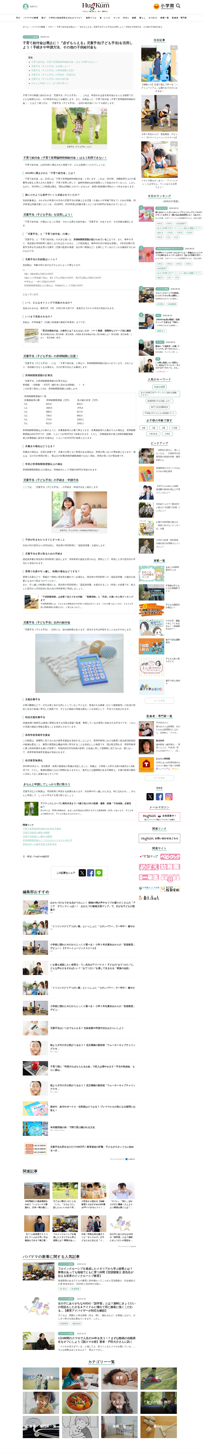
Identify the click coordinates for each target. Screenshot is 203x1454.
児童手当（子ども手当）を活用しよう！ (51, 66)
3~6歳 (174, 428)
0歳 (143, 428)
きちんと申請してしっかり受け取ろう (50, 83)
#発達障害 (75, 1289)
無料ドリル (91, 18)
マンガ (116, 18)
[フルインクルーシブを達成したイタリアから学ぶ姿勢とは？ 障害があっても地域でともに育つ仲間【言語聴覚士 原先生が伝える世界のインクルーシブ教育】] (39, 1271)
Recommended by (117, 1159)
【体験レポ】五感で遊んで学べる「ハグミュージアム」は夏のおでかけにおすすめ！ (159, 87)
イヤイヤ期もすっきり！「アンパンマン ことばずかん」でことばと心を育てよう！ (159, 183)
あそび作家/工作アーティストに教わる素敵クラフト (159, 393)
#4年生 (159, 237)
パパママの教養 (30, 18)
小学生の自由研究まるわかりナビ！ (66, 18)
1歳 (153, 428)
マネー (51, 27)
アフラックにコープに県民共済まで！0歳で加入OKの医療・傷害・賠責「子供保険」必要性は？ (85, 805)
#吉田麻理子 (181, 223)
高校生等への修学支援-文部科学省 (40, 844)
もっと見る (159, 700)
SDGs (126, 18)
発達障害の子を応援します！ (159, 401)
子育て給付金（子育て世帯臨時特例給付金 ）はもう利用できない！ (64, 62)
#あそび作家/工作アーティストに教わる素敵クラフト (179, 228)
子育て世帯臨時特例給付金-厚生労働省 (42, 829)
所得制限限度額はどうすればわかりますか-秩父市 (47, 840)
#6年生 (159, 223)
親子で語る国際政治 (159, 407)
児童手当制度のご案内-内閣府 (37, 836)
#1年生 (170, 233)
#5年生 (169, 223)
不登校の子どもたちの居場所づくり (159, 413)
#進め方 (160, 233)
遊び (43, 18)
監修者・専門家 (179, 18)
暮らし (142, 18)
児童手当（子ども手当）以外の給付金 (50, 79)
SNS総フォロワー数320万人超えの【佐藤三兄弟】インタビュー (168, 507)
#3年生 (189, 233)
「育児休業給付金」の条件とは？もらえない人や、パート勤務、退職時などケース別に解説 (85, 330)
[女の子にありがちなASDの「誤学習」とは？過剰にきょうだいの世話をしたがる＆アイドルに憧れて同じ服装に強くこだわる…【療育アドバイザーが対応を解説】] (39, 1306)
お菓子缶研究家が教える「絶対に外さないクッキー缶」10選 (168, 525)
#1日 (168, 237)
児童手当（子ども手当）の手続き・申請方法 (53, 75)
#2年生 (180, 233)
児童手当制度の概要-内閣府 (36, 832)
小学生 (167, 434)
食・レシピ (105, 18)
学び (18, 18)
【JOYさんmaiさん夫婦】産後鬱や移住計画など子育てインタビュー (168, 489)
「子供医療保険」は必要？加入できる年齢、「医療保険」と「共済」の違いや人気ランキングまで (86, 598)
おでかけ (153, 18)
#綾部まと (161, 331)
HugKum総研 (159, 387)
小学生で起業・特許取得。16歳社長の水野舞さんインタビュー (168, 543)
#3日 (176, 237)
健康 (134, 18)
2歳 (163, 428)
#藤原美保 (76, 1323)
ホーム (26, 27)
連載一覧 (164, 18)
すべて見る (159, 778)
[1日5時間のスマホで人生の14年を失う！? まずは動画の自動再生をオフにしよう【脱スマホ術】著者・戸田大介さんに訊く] (39, 1341)
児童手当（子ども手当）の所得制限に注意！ (53, 70)
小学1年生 (153, 434)
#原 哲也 (63, 1289)
